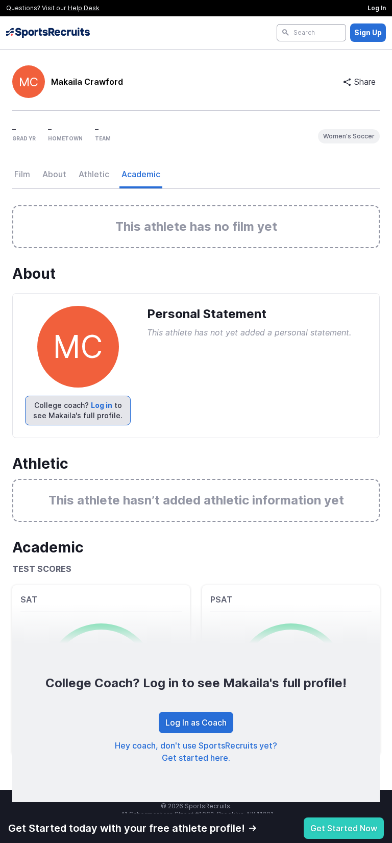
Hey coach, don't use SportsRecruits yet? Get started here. (196, 751)
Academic (140, 174)
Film (22, 174)
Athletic (94, 174)
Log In (377, 8)
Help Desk (84, 8)
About (54, 174)
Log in (101, 405)
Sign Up (368, 32)
